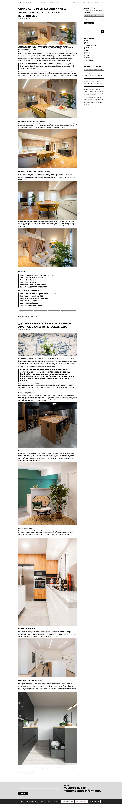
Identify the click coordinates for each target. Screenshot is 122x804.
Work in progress (89, 60)
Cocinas (20, 18)
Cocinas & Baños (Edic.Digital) (31, 305)
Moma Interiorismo (34, 52)
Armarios (87, 40)
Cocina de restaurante (28, 280)
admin (35, 316)
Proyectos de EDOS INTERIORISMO (33, 284)
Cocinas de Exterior (90, 45)
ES (102, 2)
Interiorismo (26, 18)
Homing (86, 50)
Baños (86, 42)
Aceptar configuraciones (67, 801)
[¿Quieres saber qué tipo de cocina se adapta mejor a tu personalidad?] (47, 344)
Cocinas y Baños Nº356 (28, 301)
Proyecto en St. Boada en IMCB (31, 296)
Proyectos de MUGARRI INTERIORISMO (34, 287)
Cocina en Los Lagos (28, 282)
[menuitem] (41, 2)
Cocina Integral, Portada (29, 303)
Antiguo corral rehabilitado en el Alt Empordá (36, 275)
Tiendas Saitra (88, 59)
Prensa (86, 54)
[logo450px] (25, 2)
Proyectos (87, 57)
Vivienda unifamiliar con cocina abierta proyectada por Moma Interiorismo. (42, 12)
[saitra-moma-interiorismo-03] (47, 33)
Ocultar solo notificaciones (81, 801)
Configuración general (95, 801)
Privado (86, 55)
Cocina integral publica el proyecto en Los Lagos (38, 294)
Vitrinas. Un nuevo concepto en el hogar (93, 69)
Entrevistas (87, 49)
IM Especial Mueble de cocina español (34, 298)
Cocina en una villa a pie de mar (31, 277)
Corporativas (88, 47)
